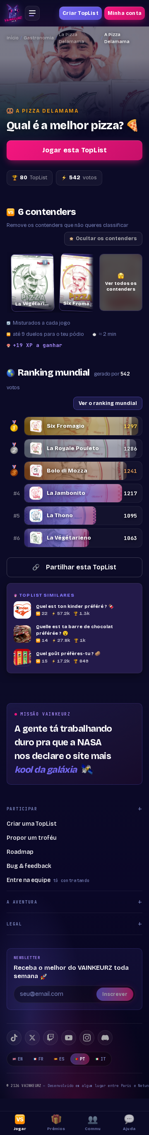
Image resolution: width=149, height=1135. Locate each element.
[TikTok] (14, 1037)
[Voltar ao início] (13, 13)
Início (13, 38)
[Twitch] (50, 1037)
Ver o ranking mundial (108, 403)
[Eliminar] (40, 262)
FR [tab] (41, 1059)
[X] (32, 1037)
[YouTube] (68, 1037)
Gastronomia (39, 38)
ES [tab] (62, 1059)
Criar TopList (80, 13)
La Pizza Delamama (71, 38)
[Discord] (105, 1037)
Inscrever (114, 994)
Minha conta (125, 13)
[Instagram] (86, 1037)
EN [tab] (20, 1059)
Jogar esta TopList (74, 150)
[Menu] (32, 13)
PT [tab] (82, 1059)
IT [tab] (103, 1059)
